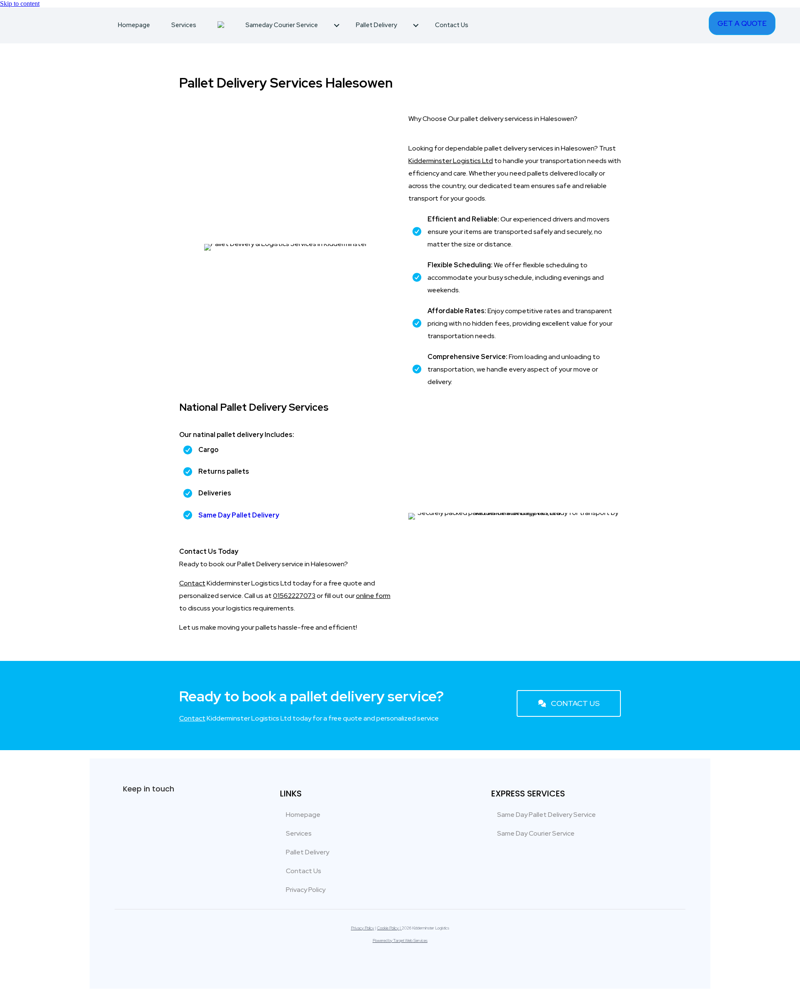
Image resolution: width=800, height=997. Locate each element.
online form (373, 595)
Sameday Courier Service (281, 25)
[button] (569, 703)
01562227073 (294, 595)
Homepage (134, 25)
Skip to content (20, 3)
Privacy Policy (305, 889)
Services (183, 25)
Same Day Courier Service (536, 833)
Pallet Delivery (376, 25)
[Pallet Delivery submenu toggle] (416, 25)
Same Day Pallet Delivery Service (546, 814)
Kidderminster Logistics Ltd (450, 160)
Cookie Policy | (389, 928)
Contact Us (451, 25)
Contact (192, 583)
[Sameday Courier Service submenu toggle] (336, 25)
